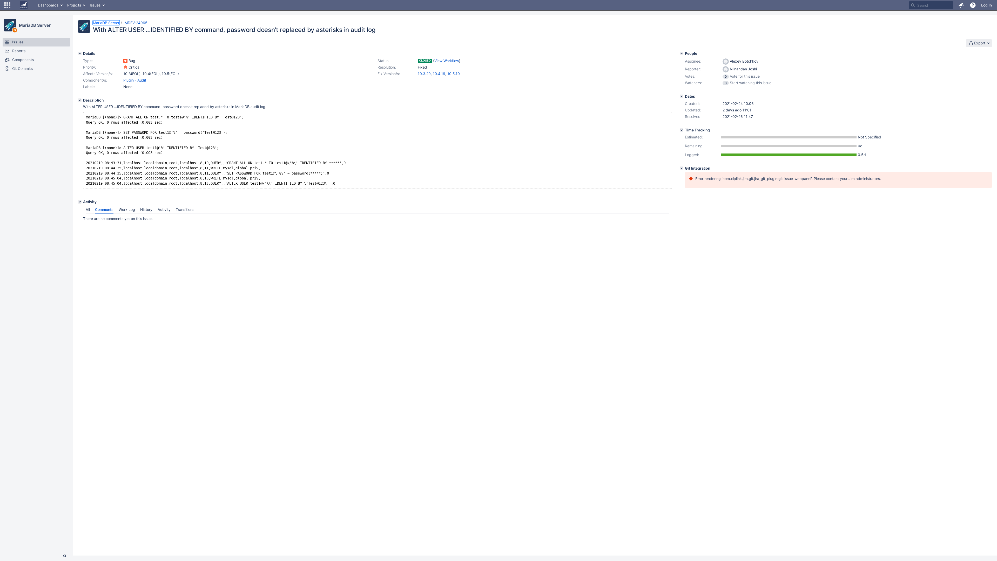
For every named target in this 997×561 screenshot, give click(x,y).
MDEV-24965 (136, 23)
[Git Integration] (681, 168)
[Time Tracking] (681, 130)
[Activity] (80, 202)
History (146, 209)
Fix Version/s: (389, 73)
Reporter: (693, 69)
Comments (104, 209)
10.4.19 (439, 73)
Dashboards (48, 5)
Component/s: (95, 80)
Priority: (89, 67)
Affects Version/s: (98, 73)
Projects (74, 5)
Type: (88, 60)
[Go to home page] (23, 5)
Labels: (89, 86)
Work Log (127, 209)
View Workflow (446, 60)
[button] (7, 5)
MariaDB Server (35, 25)
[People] (681, 53)
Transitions (185, 209)
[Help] (973, 5)
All (88, 209)
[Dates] (681, 96)
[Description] (80, 100)
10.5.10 (453, 73)
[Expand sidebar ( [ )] (64, 556)
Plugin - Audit (134, 80)
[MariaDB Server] (10, 25)
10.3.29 (424, 73)
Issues (95, 5)
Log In (986, 5)
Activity (164, 209)
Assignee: (693, 61)
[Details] (80, 53)
